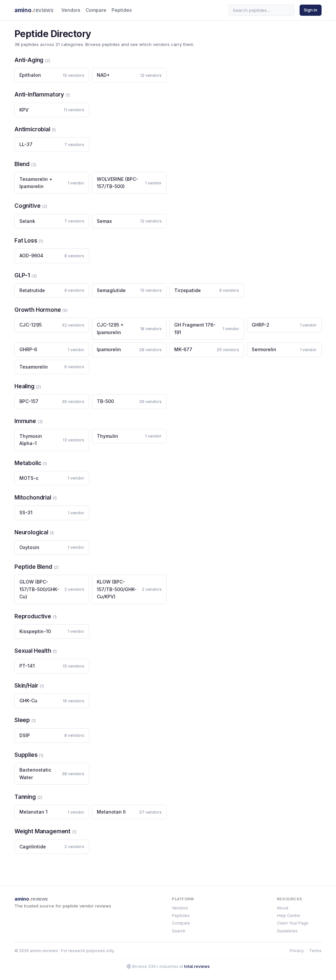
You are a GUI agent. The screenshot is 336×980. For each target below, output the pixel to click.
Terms (315, 950)
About (282, 907)
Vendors (70, 10)
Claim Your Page (292, 923)
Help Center (288, 915)
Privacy (297, 950)
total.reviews (197, 966)
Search (178, 930)
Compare (96, 10)
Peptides (122, 10)
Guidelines (287, 930)
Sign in (310, 9)
